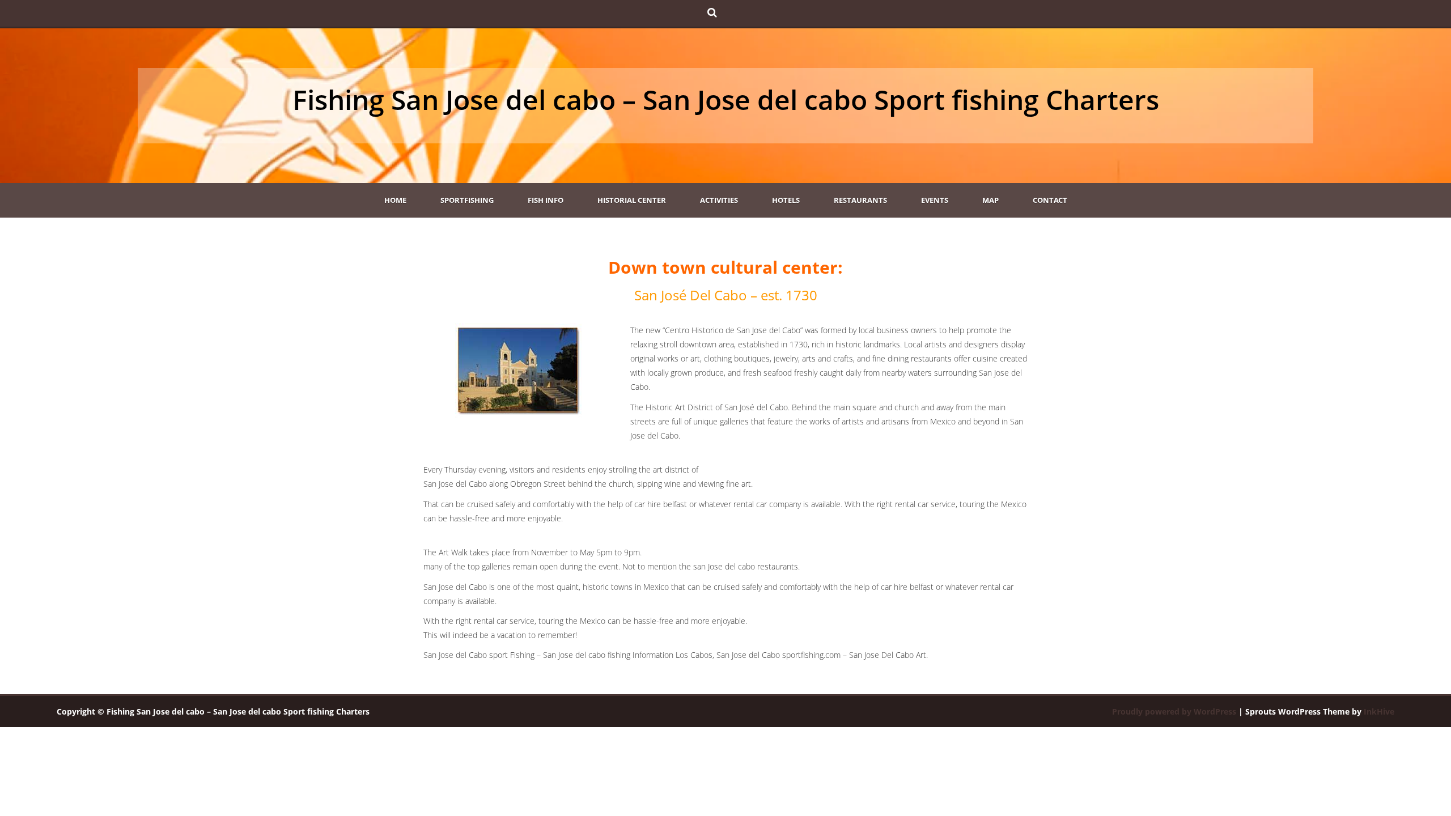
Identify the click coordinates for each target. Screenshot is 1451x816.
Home (395, 200)
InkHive (1379, 711)
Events (934, 200)
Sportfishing (467, 200)
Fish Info (545, 200)
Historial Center (631, 200)
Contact (1050, 200)
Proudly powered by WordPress (1174, 711)
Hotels (786, 200)
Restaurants (860, 200)
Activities (719, 200)
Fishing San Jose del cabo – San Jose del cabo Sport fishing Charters (725, 99)
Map (990, 200)
